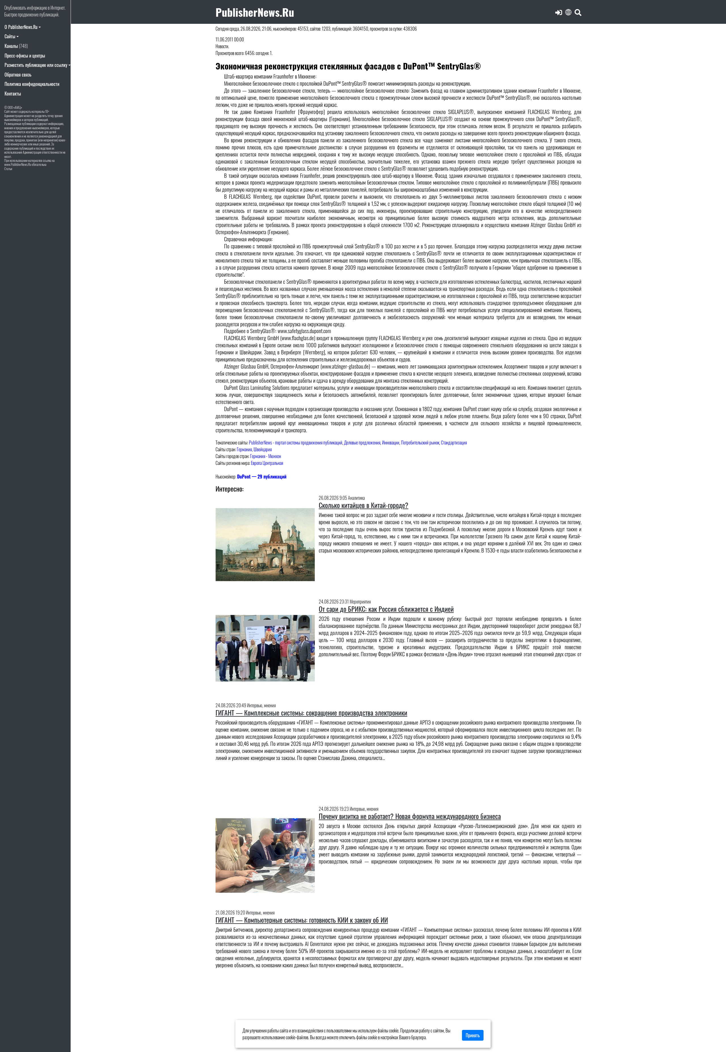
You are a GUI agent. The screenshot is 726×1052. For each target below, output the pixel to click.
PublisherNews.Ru (255, 12)
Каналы (16, 46)
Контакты (13, 93)
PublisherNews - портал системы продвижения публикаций (295, 442)
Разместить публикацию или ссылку (36, 65)
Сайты (10, 36)
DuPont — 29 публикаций (261, 476)
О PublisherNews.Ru (21, 27)
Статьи (8, 168)
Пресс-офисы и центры (25, 55)
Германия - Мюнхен (265, 456)
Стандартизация (454, 442)
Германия (244, 449)
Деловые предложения (362, 442)
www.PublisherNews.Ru (17, 164)
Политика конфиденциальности (32, 84)
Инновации (390, 442)
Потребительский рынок (420, 442)
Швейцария (263, 449)
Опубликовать (15, 7)
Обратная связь (18, 74)
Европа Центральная (267, 463)
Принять (473, 1035)
